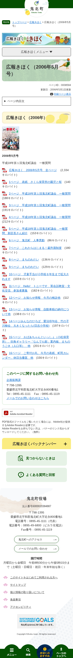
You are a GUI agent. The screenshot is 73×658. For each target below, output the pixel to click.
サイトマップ (18, 584)
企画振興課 (13, 380)
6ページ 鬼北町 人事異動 (27, 240)
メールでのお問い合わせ (32, 548)
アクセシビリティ (20, 606)
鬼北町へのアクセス (30, 539)
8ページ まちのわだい (24, 259)
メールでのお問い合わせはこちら (27, 398)
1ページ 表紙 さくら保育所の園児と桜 (35, 182)
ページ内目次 (15, 101)
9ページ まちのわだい (24, 266)
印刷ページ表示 (62, 94)
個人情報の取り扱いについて (27, 592)
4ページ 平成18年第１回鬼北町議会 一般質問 (40, 217)
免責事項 (15, 599)
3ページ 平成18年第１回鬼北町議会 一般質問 (40, 205)
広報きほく (35, 22)
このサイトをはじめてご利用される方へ (34, 577)
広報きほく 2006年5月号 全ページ (33, 170)
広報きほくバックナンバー (34, 444)
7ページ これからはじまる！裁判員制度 (35, 247)
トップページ (19, 22)
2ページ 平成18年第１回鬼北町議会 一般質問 (40, 193)
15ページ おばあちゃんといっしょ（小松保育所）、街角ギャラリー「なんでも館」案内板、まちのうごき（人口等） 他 (36, 341)
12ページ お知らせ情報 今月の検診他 (34, 297)
